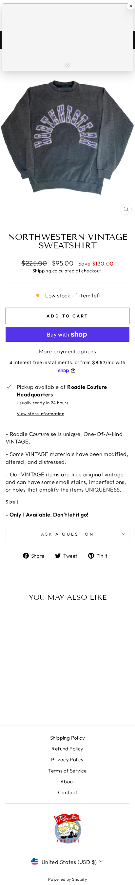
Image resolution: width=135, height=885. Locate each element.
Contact (67, 792)
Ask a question (67, 534)
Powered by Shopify (67, 879)
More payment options (67, 351)
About (67, 781)
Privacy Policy (67, 759)
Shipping (41, 271)
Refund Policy (67, 749)
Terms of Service (67, 771)
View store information (40, 413)
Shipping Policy (67, 738)
